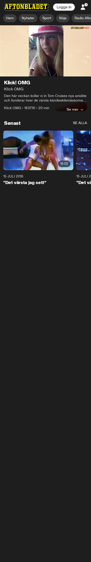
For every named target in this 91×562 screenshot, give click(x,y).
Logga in (64, 7)
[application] (45, 51)
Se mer (72, 110)
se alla (80, 123)
